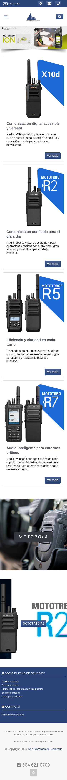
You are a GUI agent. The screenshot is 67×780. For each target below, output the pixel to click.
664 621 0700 (35, 764)
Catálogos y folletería (12, 696)
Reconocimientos (10, 685)
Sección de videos (11, 693)
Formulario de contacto (13, 714)
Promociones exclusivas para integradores (22, 689)
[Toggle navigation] (7, 16)
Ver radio (52, 155)
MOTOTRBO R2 (33, 623)
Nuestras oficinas (10, 681)
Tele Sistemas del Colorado (45, 749)
